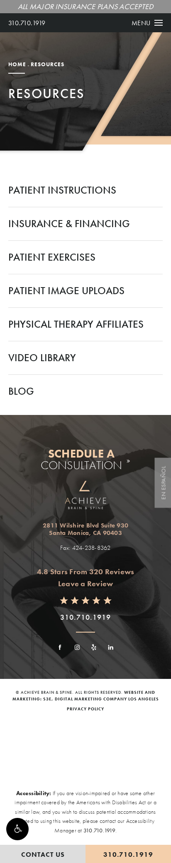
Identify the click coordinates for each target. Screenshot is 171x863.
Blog (21, 391)
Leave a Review (85, 583)
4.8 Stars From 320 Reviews (85, 571)
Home (17, 64)
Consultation (81, 459)
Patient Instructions (62, 190)
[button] (17, 829)
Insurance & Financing (69, 223)
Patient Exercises (51, 257)
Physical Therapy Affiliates (76, 324)
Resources (47, 64)
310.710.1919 (26, 23)
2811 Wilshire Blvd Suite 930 (85, 529)
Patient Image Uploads (66, 290)
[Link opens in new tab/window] (60, 647)
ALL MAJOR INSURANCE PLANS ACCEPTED (86, 6)
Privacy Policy (85, 709)
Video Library (42, 357)
